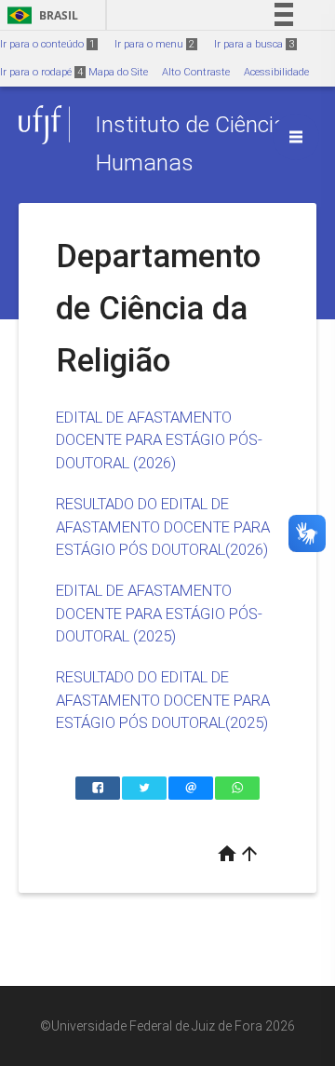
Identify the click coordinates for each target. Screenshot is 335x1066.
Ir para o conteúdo (47, 44)
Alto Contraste (196, 72)
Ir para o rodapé (41, 72)
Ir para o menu (154, 44)
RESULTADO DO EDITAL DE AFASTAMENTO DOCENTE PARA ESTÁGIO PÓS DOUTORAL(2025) (163, 700)
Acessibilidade (276, 72)
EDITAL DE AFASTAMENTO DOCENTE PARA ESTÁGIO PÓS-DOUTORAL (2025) (159, 613)
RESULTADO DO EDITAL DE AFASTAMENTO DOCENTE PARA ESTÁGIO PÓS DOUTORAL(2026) (163, 526)
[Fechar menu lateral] (296, 137)
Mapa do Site (118, 72)
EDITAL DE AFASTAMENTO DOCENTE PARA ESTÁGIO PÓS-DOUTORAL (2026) (159, 440)
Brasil (39, 15)
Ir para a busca (254, 44)
